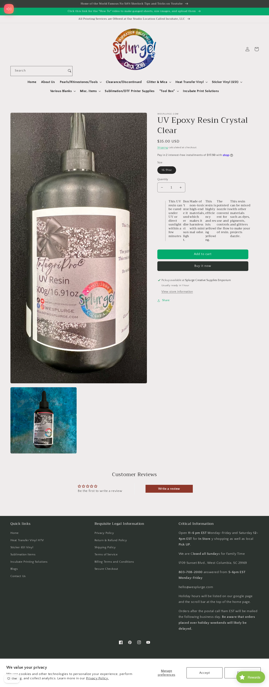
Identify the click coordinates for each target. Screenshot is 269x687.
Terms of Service (106, 554)
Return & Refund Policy (111, 540)
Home (14, 533)
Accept (204, 673)
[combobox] (39, 71)
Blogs (14, 569)
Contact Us (18, 576)
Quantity (162, 179)
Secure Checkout (106, 569)
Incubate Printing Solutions (29, 561)
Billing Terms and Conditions (114, 561)
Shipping (162, 147)
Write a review (169, 489)
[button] (80, 82)
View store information (177, 291)
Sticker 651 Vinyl (21, 547)
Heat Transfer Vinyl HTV (27, 540)
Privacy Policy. (97, 678)
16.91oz (167, 170)
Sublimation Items (23, 554)
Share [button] (166, 300)
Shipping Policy (105, 547)
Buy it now (202, 266)
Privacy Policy (104, 533)
